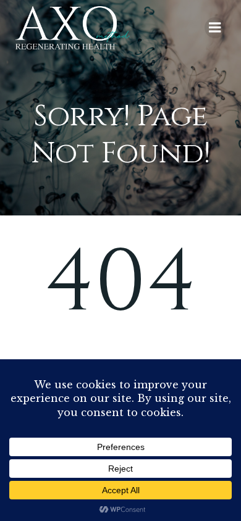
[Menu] (215, 27)
